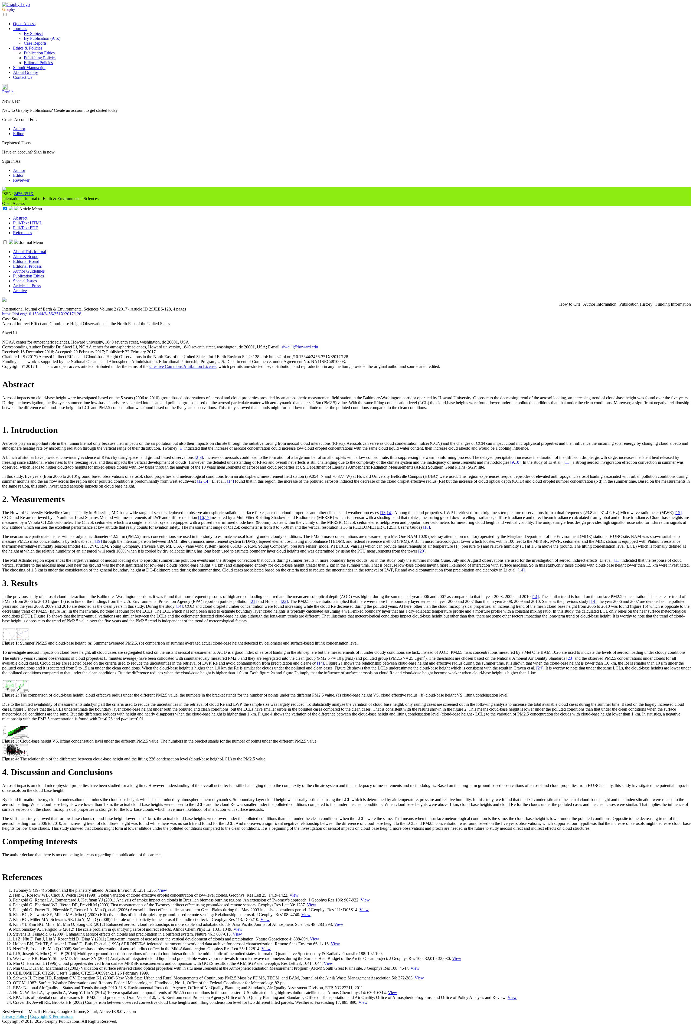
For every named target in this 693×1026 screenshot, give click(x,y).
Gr (4, 9)
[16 (201, 517)
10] (518, 462)
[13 (382, 512)
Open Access (24, 23)
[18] (426, 527)
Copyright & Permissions (51, 1016)
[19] (98, 541)
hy (13, 9)
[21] (253, 601)
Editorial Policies (38, 62)
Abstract (20, 218)
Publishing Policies (40, 57)
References (22, 232)
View (162, 890)
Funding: (10, 361)
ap (9, 9)
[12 (199, 481)
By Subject (33, 33)
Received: (11, 351)
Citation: (10, 356)
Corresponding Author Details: (29, 347)
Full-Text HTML (27, 223)
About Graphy (25, 72)
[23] (569, 658)
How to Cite (569, 304)
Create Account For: (19, 119)
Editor (18, 133)
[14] (230, 481)
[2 (196, 457)
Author (19, 128)
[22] (284, 601)
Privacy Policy (14, 1016)
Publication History (635, 304)
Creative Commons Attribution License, (183, 366)
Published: (115, 351)
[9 (512, 462)
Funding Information (673, 304)
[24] (539, 668)
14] (207, 481)
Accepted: (64, 351)
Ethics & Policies (27, 48)
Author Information (599, 304)
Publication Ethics (39, 53)
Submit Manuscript (29, 67)
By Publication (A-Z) (42, 38)
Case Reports (35, 43)
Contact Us (22, 77)
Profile (8, 92)
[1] (180, 448)
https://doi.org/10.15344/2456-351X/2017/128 (41, 314)
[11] (567, 462)
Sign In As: (11, 161)
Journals (20, 28)
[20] (421, 551)
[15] (678, 512)
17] (208, 517)
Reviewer (21, 180)
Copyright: (12, 366)
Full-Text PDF (25, 228)
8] (201, 457)
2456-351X (24, 193)
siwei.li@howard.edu (300, 347)
